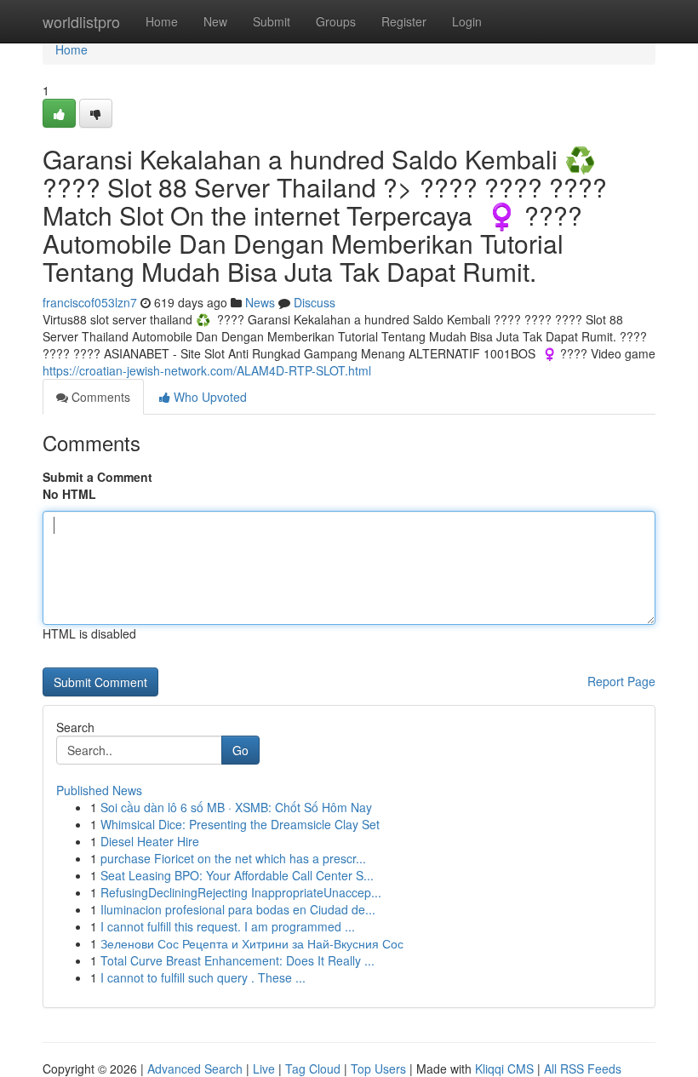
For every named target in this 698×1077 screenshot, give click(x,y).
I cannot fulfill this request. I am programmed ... (227, 926)
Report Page (621, 681)
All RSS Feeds (582, 1068)
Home (162, 21)
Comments (99, 396)
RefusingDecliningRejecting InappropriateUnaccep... (240, 892)
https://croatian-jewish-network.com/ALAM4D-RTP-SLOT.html (207, 370)
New (215, 21)
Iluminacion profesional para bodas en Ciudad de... (237, 909)
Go (240, 750)
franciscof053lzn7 (90, 302)
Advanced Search (195, 1068)
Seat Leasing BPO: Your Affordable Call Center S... (237, 875)
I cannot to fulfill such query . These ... (203, 977)
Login (467, 21)
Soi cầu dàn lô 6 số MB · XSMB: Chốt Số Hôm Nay (236, 807)
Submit (271, 21)
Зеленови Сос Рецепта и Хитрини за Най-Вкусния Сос (251, 943)
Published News (99, 790)
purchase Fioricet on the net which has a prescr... (233, 858)
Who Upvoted (208, 396)
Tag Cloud (312, 1068)
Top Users (378, 1068)
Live (264, 1068)
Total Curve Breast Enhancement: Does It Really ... (237, 960)
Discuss (314, 302)
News (260, 302)
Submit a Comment (97, 476)
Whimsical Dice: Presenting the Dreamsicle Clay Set (240, 824)
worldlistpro (81, 21)
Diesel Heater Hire (149, 841)
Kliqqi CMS (504, 1068)
